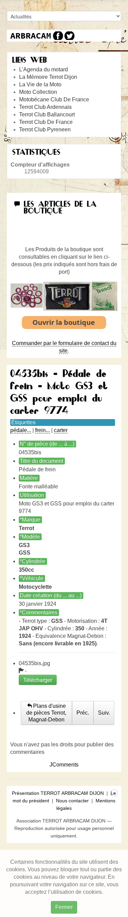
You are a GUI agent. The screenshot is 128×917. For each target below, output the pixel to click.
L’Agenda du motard (43, 69)
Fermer (64, 907)
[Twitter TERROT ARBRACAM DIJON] (69, 35)
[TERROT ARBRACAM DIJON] (30, 35)
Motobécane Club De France (54, 99)
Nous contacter (72, 800)
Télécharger (37, 680)
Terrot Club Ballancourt (47, 114)
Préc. (82, 713)
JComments (64, 765)
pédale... (20, 430)
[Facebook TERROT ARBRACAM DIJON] (57, 35)
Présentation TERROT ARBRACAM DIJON (58, 793)
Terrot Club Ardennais (45, 107)
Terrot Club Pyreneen (45, 129)
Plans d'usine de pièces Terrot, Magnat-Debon (46, 712)
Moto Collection (38, 92)
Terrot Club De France (46, 122)
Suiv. (104, 713)
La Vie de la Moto (40, 84)
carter (61, 430)
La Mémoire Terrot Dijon (48, 77)
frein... (42, 430)
